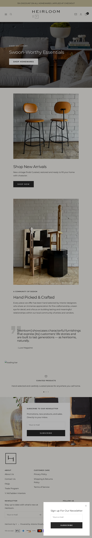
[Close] (86, 506)
